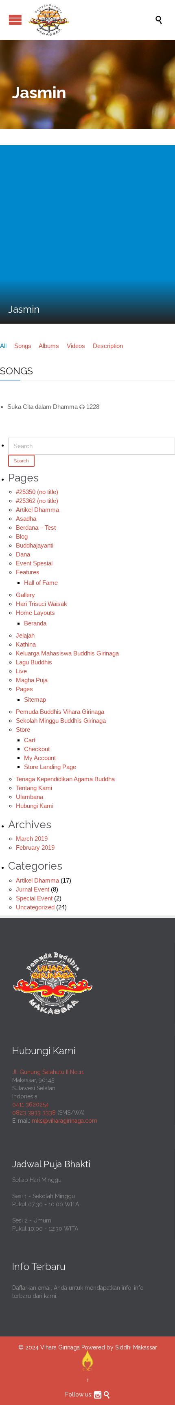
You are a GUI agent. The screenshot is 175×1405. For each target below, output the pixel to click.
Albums (49, 345)
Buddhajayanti (34, 545)
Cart (29, 740)
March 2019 (32, 838)
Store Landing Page (50, 766)
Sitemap (35, 699)
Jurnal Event (32, 889)
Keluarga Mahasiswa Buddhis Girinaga (67, 653)
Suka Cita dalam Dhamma (42, 406)
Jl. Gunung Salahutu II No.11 (48, 1072)
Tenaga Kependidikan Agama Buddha (65, 779)
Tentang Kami (34, 787)
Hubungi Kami (34, 805)
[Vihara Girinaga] (91, 20)
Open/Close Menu (15, 20)
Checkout (37, 748)
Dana (23, 554)
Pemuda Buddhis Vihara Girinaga (60, 711)
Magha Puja (32, 680)
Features (27, 572)
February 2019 (35, 847)
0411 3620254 (30, 1104)
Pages (24, 688)
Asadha (26, 518)
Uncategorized (35, 907)
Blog (22, 536)
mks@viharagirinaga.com (64, 1120)
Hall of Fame (41, 582)
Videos (76, 345)
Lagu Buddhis (34, 662)
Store (23, 729)
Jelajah (25, 635)
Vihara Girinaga (60, 1347)
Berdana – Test (36, 527)
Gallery (25, 594)
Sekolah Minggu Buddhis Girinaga (61, 720)
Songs (22, 345)
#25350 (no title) (37, 491)
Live (21, 671)
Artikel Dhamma (37, 509)
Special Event (34, 898)
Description (108, 345)
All (3, 345)
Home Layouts (35, 612)
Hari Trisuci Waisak (41, 603)
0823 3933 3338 (34, 1112)
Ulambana (29, 796)
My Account (40, 757)
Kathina (26, 644)
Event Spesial (34, 563)
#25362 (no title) (37, 500)
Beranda (35, 623)
